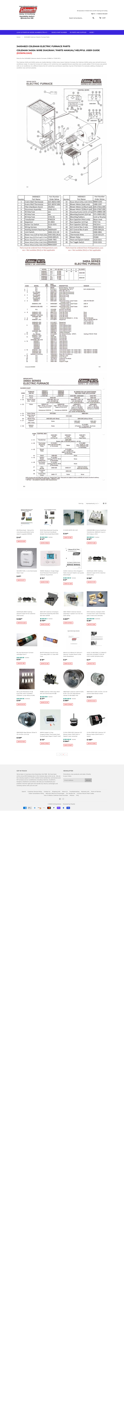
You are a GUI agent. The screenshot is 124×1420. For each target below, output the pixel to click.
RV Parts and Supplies (78, 32)
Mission (72, 795)
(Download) (24, 53)
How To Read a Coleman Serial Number (56, 795)
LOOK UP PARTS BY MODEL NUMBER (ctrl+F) (32, 32)
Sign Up (88, 780)
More (91, 32)
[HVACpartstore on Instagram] (63, 799)
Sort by (81, 503)
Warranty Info (85, 791)
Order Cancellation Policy (36, 793)
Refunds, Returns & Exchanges (55, 793)
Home (18, 37)
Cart (104, 18)
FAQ (77, 795)
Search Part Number (59, 32)
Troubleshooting (74, 791)
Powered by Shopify (69, 804)
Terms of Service (96, 791)
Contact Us (47, 791)
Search (24, 791)
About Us (65, 791)
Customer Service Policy (35, 791)
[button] (44, 537)
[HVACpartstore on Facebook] (60, 799)
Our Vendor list (70, 793)
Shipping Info (56, 791)
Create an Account (102, 13)
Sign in (93, 13)
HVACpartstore (56, 804)
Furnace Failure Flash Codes (85, 793)
